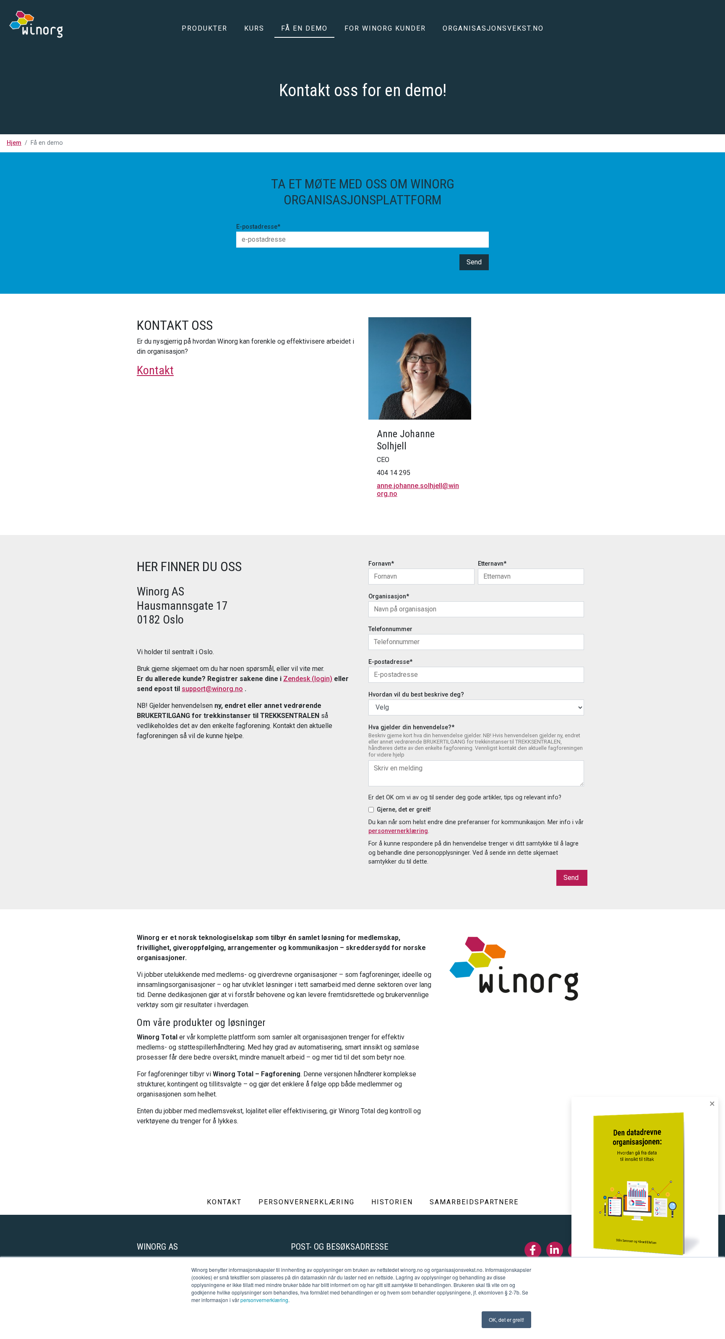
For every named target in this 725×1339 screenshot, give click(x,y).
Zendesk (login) (307, 679)
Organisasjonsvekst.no (493, 28)
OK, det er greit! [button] (506, 1319)
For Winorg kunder (385, 28)
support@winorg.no (212, 689)
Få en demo (304, 28)
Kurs (254, 28)
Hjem (14, 142)
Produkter (204, 28)
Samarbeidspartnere (474, 1202)
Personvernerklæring (306, 1202)
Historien (392, 1202)
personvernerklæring (264, 1299)
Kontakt (155, 370)
